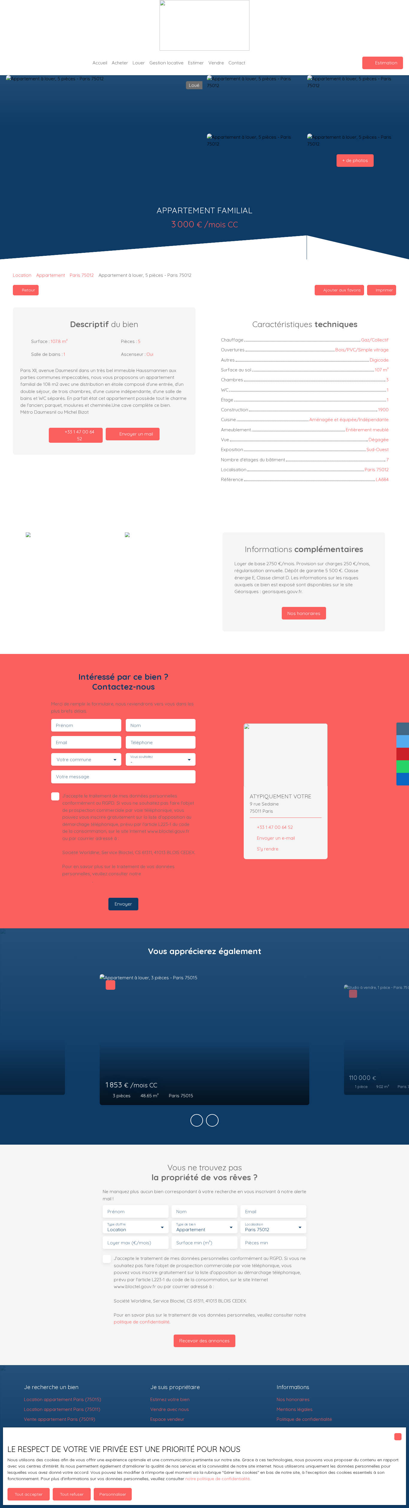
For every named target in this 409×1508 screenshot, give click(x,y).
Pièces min (256, 1243)
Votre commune (74, 759)
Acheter (120, 63)
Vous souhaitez (141, 757)
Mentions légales (295, 1409)
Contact (236, 63)
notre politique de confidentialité (217, 1478)
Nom (136, 725)
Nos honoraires (293, 1399)
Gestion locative (166, 63)
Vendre (216, 63)
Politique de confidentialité (304, 1419)
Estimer (196, 63)
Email (61, 742)
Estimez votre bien (170, 1399)
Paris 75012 (82, 275)
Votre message (72, 776)
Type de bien (185, 1224)
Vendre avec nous (169, 1409)
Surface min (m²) (194, 1243)
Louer (139, 63)
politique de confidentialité (141, 1322)
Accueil (100, 63)
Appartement (50, 275)
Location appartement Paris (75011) (62, 1409)
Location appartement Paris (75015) (62, 1399)
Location (22, 275)
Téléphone (142, 742)
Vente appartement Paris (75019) (59, 1419)
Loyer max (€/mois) (129, 1243)
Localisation (254, 1224)
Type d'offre (116, 1224)
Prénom (64, 725)
